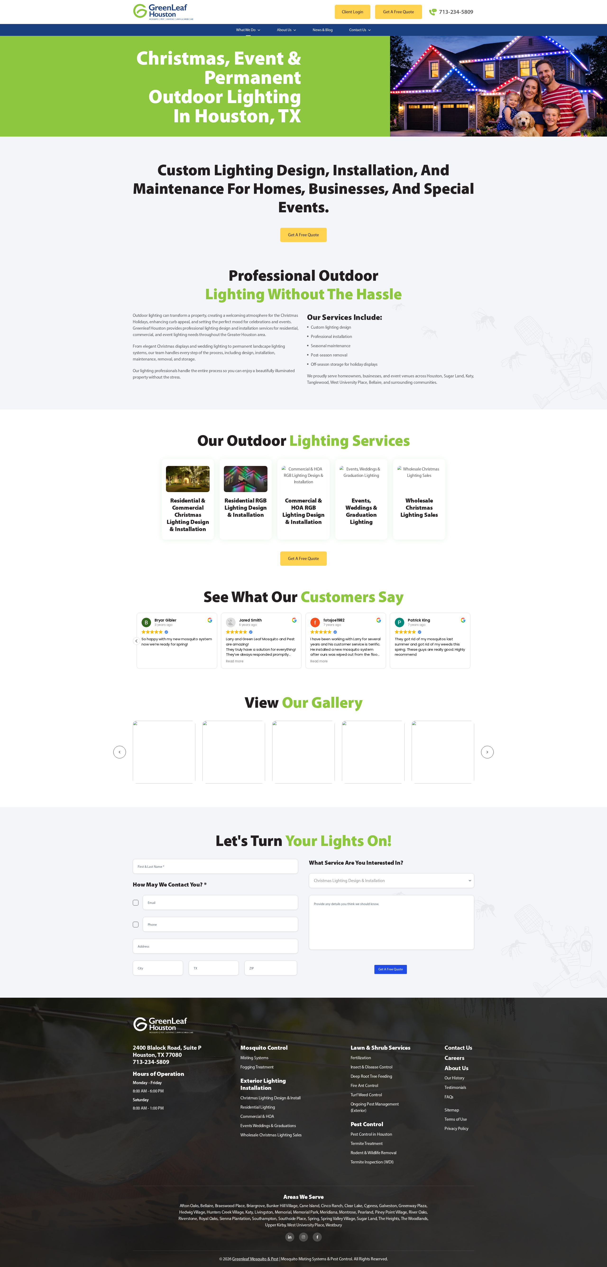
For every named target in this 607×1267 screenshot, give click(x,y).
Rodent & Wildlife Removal (374, 1152)
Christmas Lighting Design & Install (270, 1098)
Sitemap (452, 1110)
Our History (454, 1078)
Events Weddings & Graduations (268, 1125)
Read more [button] (250, 661)
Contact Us (358, 30)
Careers (454, 1057)
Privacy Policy (456, 1128)
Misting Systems (254, 1057)
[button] (470, 641)
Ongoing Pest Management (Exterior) (375, 1107)
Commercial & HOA (257, 1116)
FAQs (449, 1097)
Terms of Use (456, 1119)
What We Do (246, 30)
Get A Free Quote (390, 969)
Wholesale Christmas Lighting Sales (271, 1135)
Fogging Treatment (257, 1067)
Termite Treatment (367, 1143)
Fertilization (361, 1057)
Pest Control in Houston (371, 1134)
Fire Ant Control (364, 1085)
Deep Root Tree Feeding (371, 1076)
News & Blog (323, 30)
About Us (284, 30)
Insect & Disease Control (371, 1067)
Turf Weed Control (366, 1094)
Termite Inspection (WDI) (372, 1162)
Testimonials (455, 1087)
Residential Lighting (257, 1107)
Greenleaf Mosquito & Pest (255, 1259)
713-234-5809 (456, 11)
